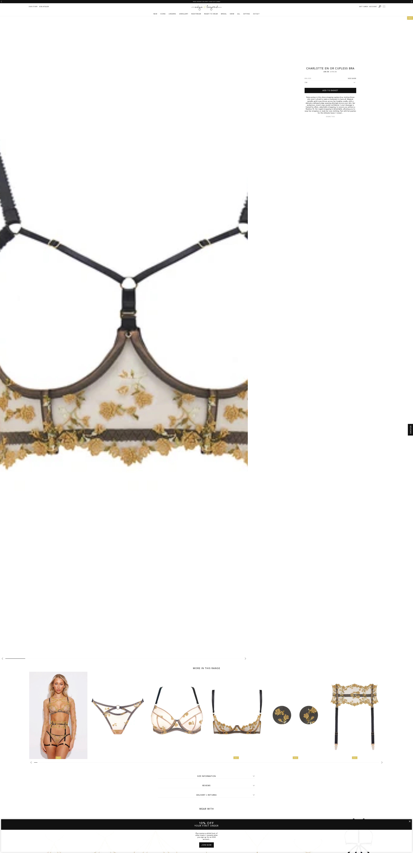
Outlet (256, 14)
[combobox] (380, 6)
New (155, 14)
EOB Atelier (44, 6)
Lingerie (172, 14)
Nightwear (196, 14)
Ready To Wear (211, 14)
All (238, 14)
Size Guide (352, 78)
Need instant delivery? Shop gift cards (206, 1)
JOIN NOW (206, 845)
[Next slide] (411, 1)
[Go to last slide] (1, 1)
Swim (232, 14)
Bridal (224, 14)
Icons (163, 14)
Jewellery (183, 14)
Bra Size (308, 78)
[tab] (15, 658)
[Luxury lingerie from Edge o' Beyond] (206, 8)
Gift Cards (363, 6)
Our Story (33, 6)
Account (373, 6)
